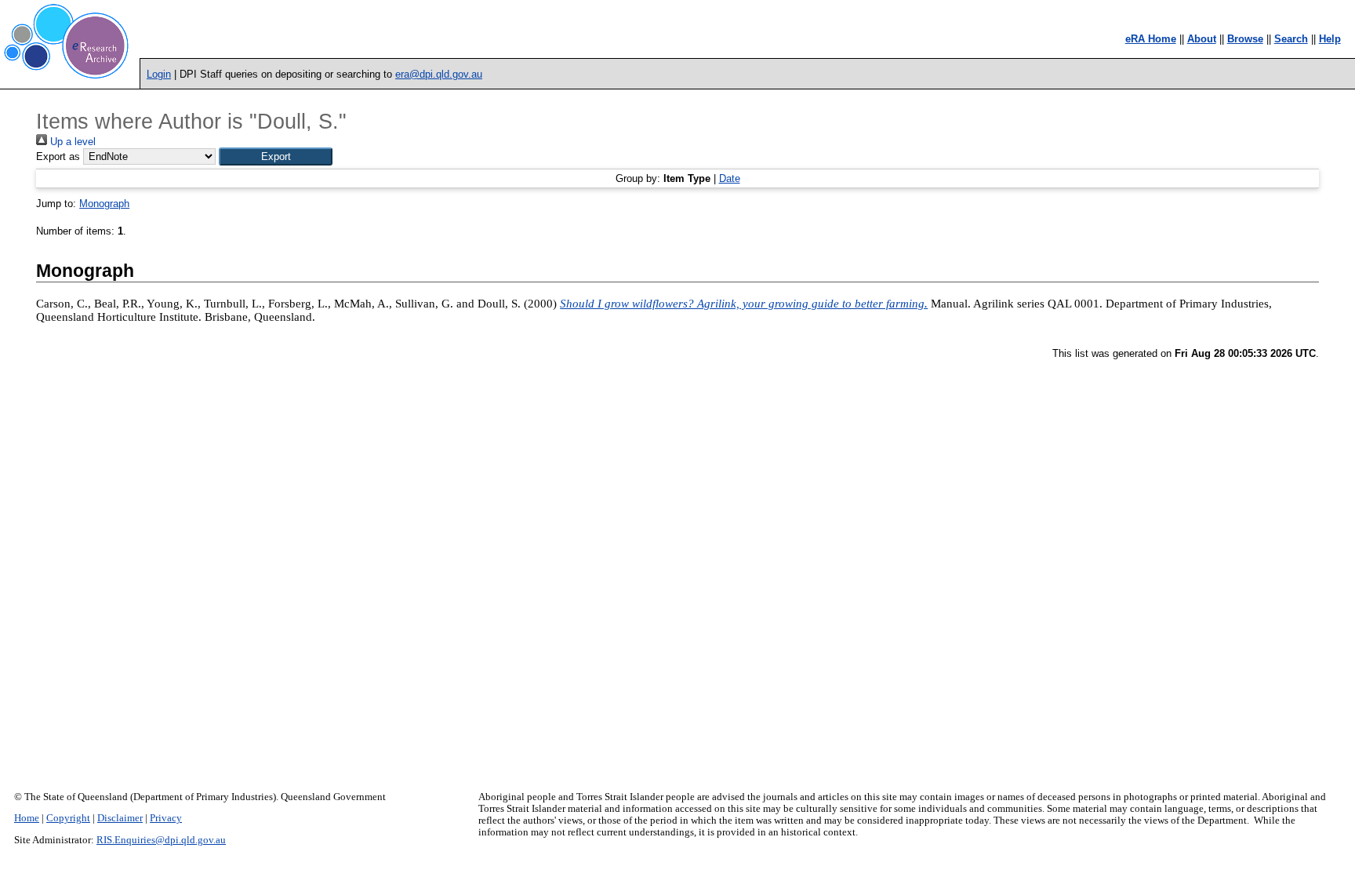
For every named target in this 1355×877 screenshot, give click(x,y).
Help (1330, 39)
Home (26, 818)
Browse (1245, 39)
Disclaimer (120, 818)
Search (1291, 39)
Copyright (68, 818)
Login (159, 74)
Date (729, 178)
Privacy (166, 818)
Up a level (71, 141)
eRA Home (1150, 39)
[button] (275, 156)
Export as (58, 156)
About (1201, 39)
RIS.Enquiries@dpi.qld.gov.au (161, 840)
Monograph (104, 203)
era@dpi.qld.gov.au (438, 74)
